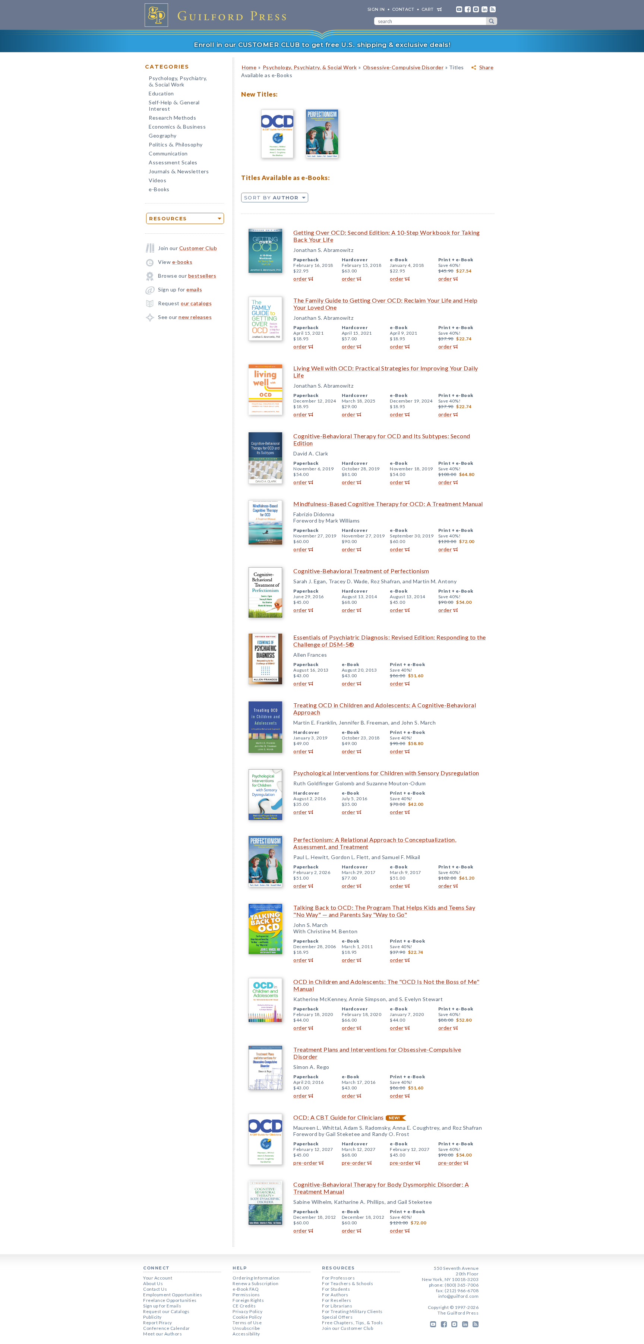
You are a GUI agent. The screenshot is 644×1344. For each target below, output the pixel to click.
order (300, 278)
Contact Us (155, 1289)
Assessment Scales (173, 162)
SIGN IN (376, 9)
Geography (163, 135)
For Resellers (336, 1300)
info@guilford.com (458, 1296)
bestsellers (202, 275)
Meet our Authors (162, 1334)
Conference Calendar (166, 1328)
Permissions (246, 1294)
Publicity (152, 1317)
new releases (195, 317)
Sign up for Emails (162, 1306)
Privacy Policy (247, 1311)
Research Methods (172, 117)
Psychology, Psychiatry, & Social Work (310, 67)
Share (486, 67)
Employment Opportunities (172, 1294)
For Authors (335, 1294)
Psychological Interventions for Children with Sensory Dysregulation (386, 772)
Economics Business (177, 127)
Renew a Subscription (255, 1283)
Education (161, 93)
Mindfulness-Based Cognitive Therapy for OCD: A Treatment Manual (388, 503)
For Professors (338, 1278)
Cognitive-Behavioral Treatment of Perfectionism (361, 570)
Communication (168, 153)
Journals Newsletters (179, 172)
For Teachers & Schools (347, 1283)
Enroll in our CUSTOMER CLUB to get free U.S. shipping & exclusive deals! (322, 44)
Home (249, 67)
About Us (153, 1283)
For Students (336, 1289)
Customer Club (198, 248)
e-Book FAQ (246, 1289)
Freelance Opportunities (170, 1300)
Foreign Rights (248, 1300)
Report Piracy (157, 1322)
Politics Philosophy (176, 145)
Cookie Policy (247, 1317)
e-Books (159, 189)
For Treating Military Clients (352, 1311)
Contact (403, 9)
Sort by (271, 198)
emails (194, 289)
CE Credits (244, 1306)
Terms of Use (247, 1322)
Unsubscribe (246, 1328)
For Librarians (337, 1306)
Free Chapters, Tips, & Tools (352, 1322)
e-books (182, 262)
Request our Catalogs (166, 1311)
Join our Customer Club (347, 1328)
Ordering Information (256, 1278)
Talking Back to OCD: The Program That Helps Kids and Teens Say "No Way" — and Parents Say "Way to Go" (384, 911)
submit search (491, 21)
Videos (157, 180)
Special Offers (337, 1317)
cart (428, 9)
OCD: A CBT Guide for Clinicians (338, 1117)
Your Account (157, 1278)
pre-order (305, 1163)
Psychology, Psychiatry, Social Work (178, 82)
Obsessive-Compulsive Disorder (403, 67)
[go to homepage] (217, 15)
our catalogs (196, 303)
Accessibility (246, 1334)
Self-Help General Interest (174, 105)
